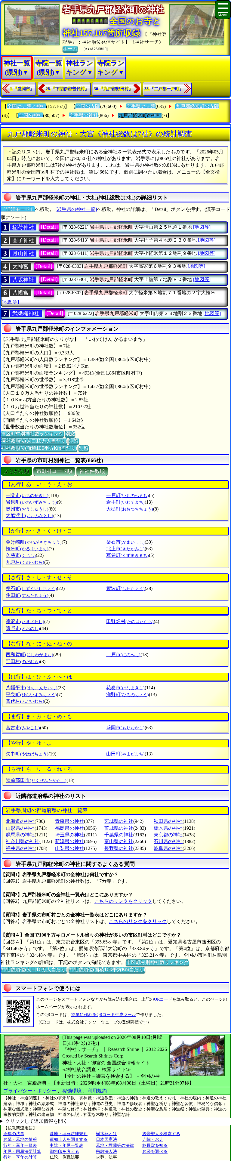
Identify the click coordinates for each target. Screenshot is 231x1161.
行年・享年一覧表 (20, 1145)
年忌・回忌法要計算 (22, 1151)
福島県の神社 (69, 828)
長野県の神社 (118, 848)
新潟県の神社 (69, 841)
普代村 (25, 701)
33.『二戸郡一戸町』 (163, 89)
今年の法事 (13, 1134)
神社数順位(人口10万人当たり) (34, 440)
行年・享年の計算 (20, 1157)
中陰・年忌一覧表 (66, 1145)
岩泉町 (31, 502)
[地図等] (202, 227)
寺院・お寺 (152, 1139)
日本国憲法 (106, 1139)
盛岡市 (125, 727)
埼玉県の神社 (69, 834)
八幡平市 (31, 687)
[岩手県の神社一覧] (76, 209)
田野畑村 (130, 621)
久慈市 (21, 555)
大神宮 (20, 267)
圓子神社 (23, 240)
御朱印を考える (64, 1151)
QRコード (163, 999)
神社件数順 (92, 471)
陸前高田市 (36, 780)
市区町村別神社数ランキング (32, 433)
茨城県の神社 (118, 828)
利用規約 (97, 1090)
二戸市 (123, 654)
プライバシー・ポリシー (30, 1090)
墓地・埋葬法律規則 (69, 1134)
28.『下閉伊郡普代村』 (67, 89)
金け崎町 (34, 542)
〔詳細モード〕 (18, 209)
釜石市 (125, 542)
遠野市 (23, 628)
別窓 (70, 433)
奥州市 (27, 508)
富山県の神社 (118, 841)
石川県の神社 (168, 841)
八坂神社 (23, 280)
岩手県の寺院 (140, 106)
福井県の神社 (20, 848)
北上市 (125, 548)
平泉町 (31, 694)
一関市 (27, 495)
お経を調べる (155, 1151)
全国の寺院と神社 (26, 106)
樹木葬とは (106, 1134)
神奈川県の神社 (22, 841)
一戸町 (127, 495)
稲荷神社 (23, 227)
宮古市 (23, 727)
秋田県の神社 (168, 821)
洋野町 (127, 694)
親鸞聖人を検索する (161, 1134)
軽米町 (27, 548)
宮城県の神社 (118, 821)
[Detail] (49, 227)
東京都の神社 (168, 834)
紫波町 (125, 588)
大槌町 (129, 508)
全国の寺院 (88, 106)
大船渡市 (29, 515)
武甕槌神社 (25, 313)
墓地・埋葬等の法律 (115, 1145)
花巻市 (125, 687)
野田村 (23, 661)
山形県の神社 (20, 828)
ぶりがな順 (16, 471)
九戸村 (25, 562)
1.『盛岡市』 (22, 89)
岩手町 (125, 502)
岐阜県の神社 (168, 848)
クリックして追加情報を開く (36, 1121)
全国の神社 (31, 115)
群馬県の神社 (20, 834)
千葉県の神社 (118, 834)
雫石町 (31, 588)
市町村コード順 (54, 471)
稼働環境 (72, 1090)
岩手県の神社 (83, 115)
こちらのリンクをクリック (123, 901)
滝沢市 (25, 621)
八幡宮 (20, 293)
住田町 (27, 595)
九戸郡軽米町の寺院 (197, 106)
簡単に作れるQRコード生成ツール (103, 1014)
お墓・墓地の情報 (20, 1139)
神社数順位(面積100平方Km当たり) (39, 448)
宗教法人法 (106, 1151)
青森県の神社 (69, 821)
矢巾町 (27, 753)
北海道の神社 (20, 821)
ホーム (70, 48)
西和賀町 (29, 654)
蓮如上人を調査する (69, 1139)
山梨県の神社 (69, 848)
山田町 (125, 753)
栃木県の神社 (168, 828)
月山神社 (23, 253)
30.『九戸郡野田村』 (113, 89)
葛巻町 (127, 555)
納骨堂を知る (155, 1145)
